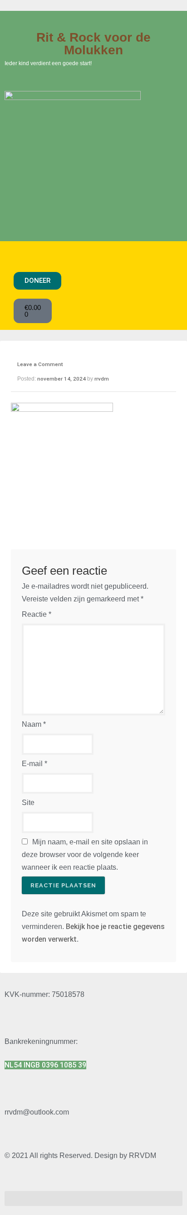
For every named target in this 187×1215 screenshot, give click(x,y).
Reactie (36, 614)
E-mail (34, 763)
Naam (34, 724)
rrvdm (101, 379)
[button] (89, 255)
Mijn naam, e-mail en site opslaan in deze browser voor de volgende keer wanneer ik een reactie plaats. (85, 854)
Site (28, 802)
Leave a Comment (40, 364)
